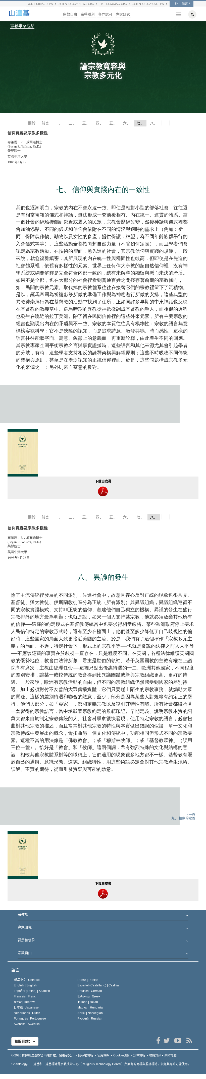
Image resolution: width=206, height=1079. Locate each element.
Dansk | (87, 980)
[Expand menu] (103, 916)
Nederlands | (27, 1013)
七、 (140, 517)
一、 (59, 123)
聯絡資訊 (155, 1055)
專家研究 (123, 14)
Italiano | (87, 1002)
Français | (25, 996)
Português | (30, 1018)
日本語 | (26, 1007)
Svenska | (27, 1024)
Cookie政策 (121, 1055)
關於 (31, 123)
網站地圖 (171, 1055)
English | (25, 985)
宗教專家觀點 (22, 26)
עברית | (24, 1002)
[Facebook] (158, 1040)
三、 (86, 123)
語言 (15, 970)
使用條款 (103, 1055)
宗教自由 (70, 14)
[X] (166, 1040)
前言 (45, 123)
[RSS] (189, 1040)
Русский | (89, 1018)
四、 (99, 123)
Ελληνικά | (88, 996)
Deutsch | (89, 991)
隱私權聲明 (85, 1055)
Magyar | (91, 1007)
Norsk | (90, 1013)
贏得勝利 (88, 14)
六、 (126, 123)
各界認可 (105, 14)
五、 (113, 123)
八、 (154, 123)
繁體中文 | (27, 980)
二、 (72, 123)
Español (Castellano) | (99, 985)
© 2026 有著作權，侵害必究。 (42, 1055)
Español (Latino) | (32, 991)
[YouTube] (177, 1040)
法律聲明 (139, 1055)
